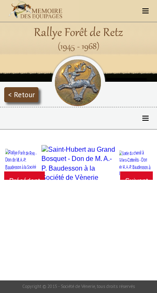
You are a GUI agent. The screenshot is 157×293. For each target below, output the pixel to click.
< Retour (21, 94)
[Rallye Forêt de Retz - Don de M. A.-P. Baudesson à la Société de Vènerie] (21, 164)
